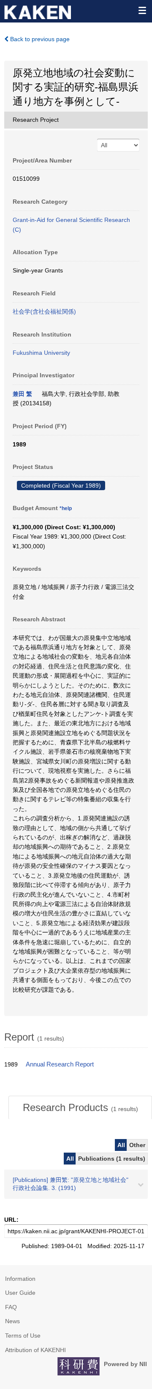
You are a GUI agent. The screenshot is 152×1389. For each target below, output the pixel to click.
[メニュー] (142, 10)
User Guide (20, 1292)
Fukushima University (41, 352)
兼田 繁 (22, 393)
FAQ (11, 1307)
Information (20, 1278)
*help (66, 508)
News (12, 1321)
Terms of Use (23, 1335)
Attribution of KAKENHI (35, 1350)
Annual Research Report (60, 1064)
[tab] (80, 1108)
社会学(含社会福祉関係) (44, 311)
